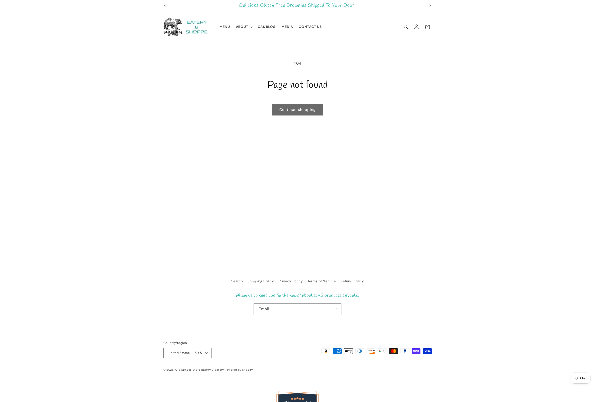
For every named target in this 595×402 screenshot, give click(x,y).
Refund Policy (352, 281)
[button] (244, 27)
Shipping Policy (261, 281)
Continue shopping (297, 109)
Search (237, 281)
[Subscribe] (336, 309)
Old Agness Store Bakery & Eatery (199, 370)
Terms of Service (321, 281)
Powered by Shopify (239, 370)
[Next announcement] (430, 5)
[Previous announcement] (165, 5)
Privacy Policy (291, 281)
